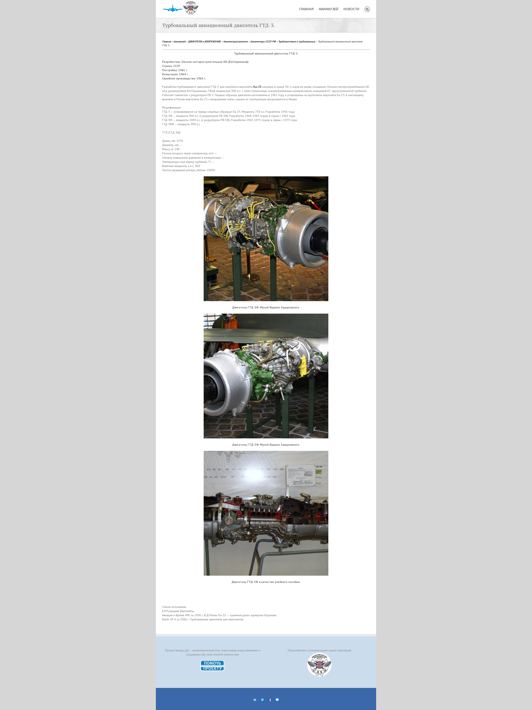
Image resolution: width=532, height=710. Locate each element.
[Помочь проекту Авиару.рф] (212, 661)
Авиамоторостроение (235, 41)
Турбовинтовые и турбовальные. (296, 41)
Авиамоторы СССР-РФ (263, 41)
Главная (166, 41)
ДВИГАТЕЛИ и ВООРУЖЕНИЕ (204, 41)
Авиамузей (179, 41)
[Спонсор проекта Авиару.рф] (319, 664)
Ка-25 (257, 87)
